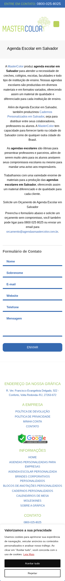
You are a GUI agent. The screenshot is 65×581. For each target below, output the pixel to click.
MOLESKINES (32, 500)
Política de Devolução (32, 411)
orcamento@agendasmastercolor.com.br (32, 231)
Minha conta (32, 421)
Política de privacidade (32, 416)
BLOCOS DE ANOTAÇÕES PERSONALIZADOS (32, 485)
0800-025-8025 (48, 4)
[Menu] (56, 24)
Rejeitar (32, 573)
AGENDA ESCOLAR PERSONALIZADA (32, 471)
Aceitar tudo (32, 563)
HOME (32, 457)
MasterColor (15, 66)
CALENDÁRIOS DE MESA (32, 495)
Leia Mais (28, 554)
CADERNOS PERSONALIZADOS (32, 490)
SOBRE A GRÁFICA (32, 505)
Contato (32, 426)
